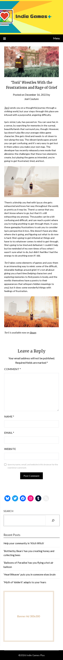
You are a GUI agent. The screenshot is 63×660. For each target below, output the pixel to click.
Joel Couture (31, 98)
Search (8, 511)
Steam (33, 332)
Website (10, 448)
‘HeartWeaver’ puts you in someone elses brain (30, 574)
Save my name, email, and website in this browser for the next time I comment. (33, 466)
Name (9, 416)
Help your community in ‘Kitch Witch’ (24, 543)
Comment (12, 369)
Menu (56, 38)
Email (9, 432)
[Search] (53, 520)
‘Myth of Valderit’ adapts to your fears (25, 582)
